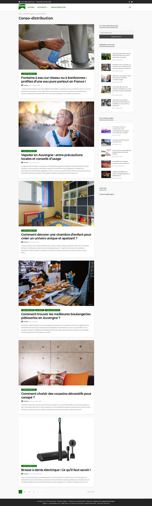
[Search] (130, 7)
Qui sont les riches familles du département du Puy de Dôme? (121, 152)
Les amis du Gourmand (76, 503)
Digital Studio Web (90, 503)
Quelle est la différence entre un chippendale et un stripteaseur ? (121, 173)
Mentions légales (62, 501)
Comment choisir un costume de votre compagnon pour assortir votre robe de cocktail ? (120, 129)
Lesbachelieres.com (54, 503)
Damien (26, 85)
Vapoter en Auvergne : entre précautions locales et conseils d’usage (52, 157)
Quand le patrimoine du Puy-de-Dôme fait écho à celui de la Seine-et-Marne (121, 55)
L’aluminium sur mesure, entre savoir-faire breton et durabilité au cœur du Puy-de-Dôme (121, 102)
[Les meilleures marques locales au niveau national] (106, 164)
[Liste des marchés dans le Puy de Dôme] (106, 142)
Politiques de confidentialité (76, 501)
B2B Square (65, 503)
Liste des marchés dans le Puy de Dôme (120, 141)
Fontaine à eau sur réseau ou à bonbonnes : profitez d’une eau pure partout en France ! (54, 79)
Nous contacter (58, 7)
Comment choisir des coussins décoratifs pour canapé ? (56, 395)
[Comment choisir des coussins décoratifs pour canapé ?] (56, 362)
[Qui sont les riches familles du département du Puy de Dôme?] (106, 153)
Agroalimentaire (27, 310)
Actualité (41, 7)
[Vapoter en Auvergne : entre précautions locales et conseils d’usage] (56, 124)
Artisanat (39, 310)
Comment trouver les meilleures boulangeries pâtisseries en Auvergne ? (55, 316)
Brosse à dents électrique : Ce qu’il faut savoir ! (56, 470)
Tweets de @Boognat (106, 194)
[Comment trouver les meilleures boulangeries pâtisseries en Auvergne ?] (56, 283)
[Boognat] (22, 7)
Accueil (31, 7)
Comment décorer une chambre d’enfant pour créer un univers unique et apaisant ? (56, 236)
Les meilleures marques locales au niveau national (120, 162)
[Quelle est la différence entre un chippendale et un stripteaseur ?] (106, 174)
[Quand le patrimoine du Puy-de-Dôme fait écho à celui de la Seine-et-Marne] (106, 56)
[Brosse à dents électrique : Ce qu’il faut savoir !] (56, 439)
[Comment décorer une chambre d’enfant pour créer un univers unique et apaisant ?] (56, 203)
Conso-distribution (28, 73)
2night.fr (45, 503)
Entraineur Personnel (103, 503)
